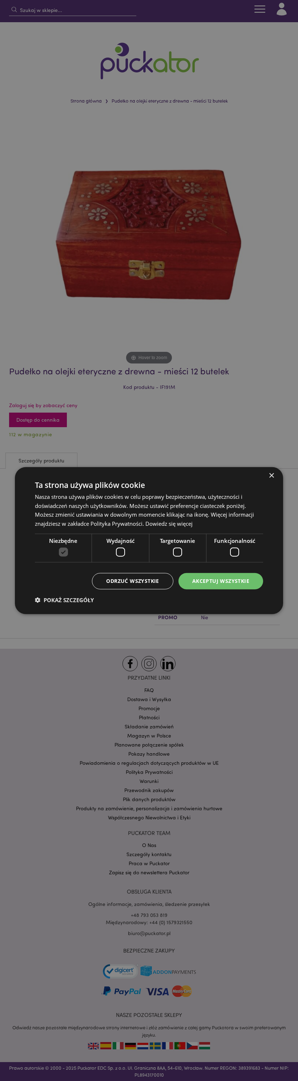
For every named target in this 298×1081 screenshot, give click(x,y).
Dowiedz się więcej (169, 523)
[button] (64, 600)
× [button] (271, 475)
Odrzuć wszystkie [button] (132, 580)
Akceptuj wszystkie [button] (220, 580)
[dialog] (149, 540)
